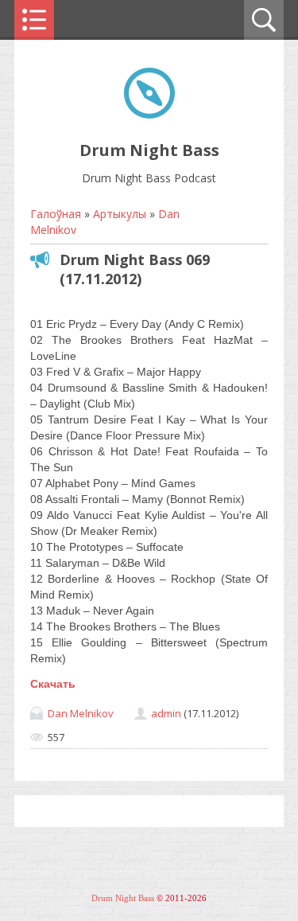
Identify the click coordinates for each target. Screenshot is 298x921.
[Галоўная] (149, 114)
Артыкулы (119, 213)
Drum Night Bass (122, 898)
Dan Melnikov (81, 713)
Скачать (52, 683)
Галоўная (55, 213)
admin (166, 713)
